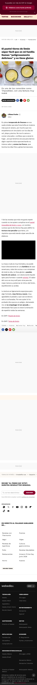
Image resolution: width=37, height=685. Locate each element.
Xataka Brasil (6, 657)
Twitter (21, 100)
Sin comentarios (9, 100)
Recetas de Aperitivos (6, 545)
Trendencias (6, 637)
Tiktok (4, 510)
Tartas (5, 17)
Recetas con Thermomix (7, 534)
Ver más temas (8, 568)
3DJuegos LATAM (24, 654)
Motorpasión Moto (25, 627)
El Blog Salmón (24, 637)
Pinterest (26, 506)
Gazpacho (32, 474)
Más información (20, 683)
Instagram (21, 506)
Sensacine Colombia (26, 663)
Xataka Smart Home (9, 607)
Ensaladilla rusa (21, 474)
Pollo (4, 550)
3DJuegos (22, 597)
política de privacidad (28, 497)
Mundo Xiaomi (7, 610)
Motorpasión (23, 624)
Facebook (17, 100)
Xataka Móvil (6, 600)
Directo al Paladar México (8, 670)
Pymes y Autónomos (26, 640)
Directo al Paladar (8, 624)
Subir (29, 586)
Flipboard (24, 100)
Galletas (28, 17)
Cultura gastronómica (24, 545)
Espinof (21, 614)
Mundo (31, 325)
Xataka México (7, 654)
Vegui (4, 539)
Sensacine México (25, 660)
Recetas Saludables (26, 550)
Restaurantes (7, 554)
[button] (14, 114)
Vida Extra (22, 600)
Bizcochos (16, 17)
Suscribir (29, 492)
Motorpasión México (26, 669)
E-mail (28, 100)
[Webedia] (8, 587)
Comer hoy (21, 325)
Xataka (4, 597)
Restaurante (32, 39)
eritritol (25, 277)
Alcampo (22, 39)
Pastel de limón (14, 316)
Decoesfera (6, 640)
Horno (4, 561)
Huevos (22, 561)
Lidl (16, 39)
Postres (11, 325)
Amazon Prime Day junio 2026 (26, 555)
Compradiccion (7, 643)
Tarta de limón (13, 321)
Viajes (21, 539)
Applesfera (5, 604)
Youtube (17, 506)
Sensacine (22, 611)
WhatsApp (4, 506)
